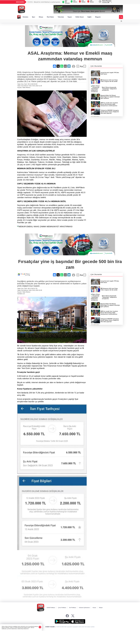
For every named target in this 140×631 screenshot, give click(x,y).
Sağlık (89, 17)
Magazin (98, 17)
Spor (33, 17)
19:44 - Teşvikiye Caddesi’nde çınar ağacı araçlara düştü (44, 2)
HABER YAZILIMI (49, 626)
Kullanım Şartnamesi (84, 607)
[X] (73, 616)
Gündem (25, 17)
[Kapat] (40, 627)
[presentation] (59, 2)
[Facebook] (67, 616)
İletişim (101, 607)
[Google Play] (62, 621)
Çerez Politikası (62, 607)
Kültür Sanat (80, 17)
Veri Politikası (72, 607)
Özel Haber (50, 17)
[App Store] (77, 621)
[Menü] (121, 21)
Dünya (41, 17)
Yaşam (70, 17)
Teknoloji (61, 17)
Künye (94, 607)
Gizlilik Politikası (51, 607)
